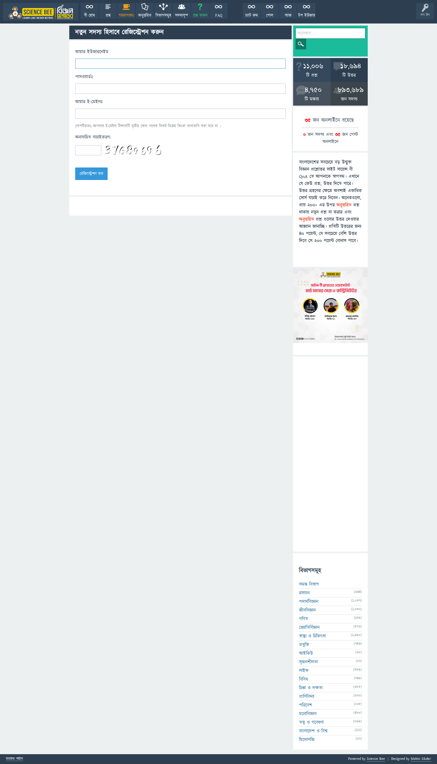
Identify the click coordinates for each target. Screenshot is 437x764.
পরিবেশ (305, 705)
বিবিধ (303, 679)
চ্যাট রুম (251, 15)
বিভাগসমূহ (163, 15)
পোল (269, 15)
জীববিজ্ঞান (307, 610)
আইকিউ (306, 653)
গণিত (303, 619)
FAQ (218, 15)
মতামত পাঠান (14, 759)
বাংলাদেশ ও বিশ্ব (313, 731)
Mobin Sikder (421, 758)
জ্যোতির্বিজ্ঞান (309, 627)
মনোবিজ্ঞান (308, 713)
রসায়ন (304, 593)
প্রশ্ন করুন (200, 15)
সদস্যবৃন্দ (181, 15)
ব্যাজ (288, 15)
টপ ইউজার (306, 15)
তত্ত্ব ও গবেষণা (311, 722)
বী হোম (89, 15)
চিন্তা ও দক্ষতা (311, 688)
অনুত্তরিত (144, 15)
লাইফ (304, 670)
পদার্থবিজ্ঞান (308, 601)
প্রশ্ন (108, 15)
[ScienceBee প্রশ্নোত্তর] (40, 12)
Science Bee (376, 758)
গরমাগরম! (126, 15)
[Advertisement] (330, 454)
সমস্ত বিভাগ (309, 584)
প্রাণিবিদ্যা (306, 696)
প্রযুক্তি (304, 644)
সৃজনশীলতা (308, 662)
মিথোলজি (307, 739)
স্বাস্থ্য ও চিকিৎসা (312, 636)
